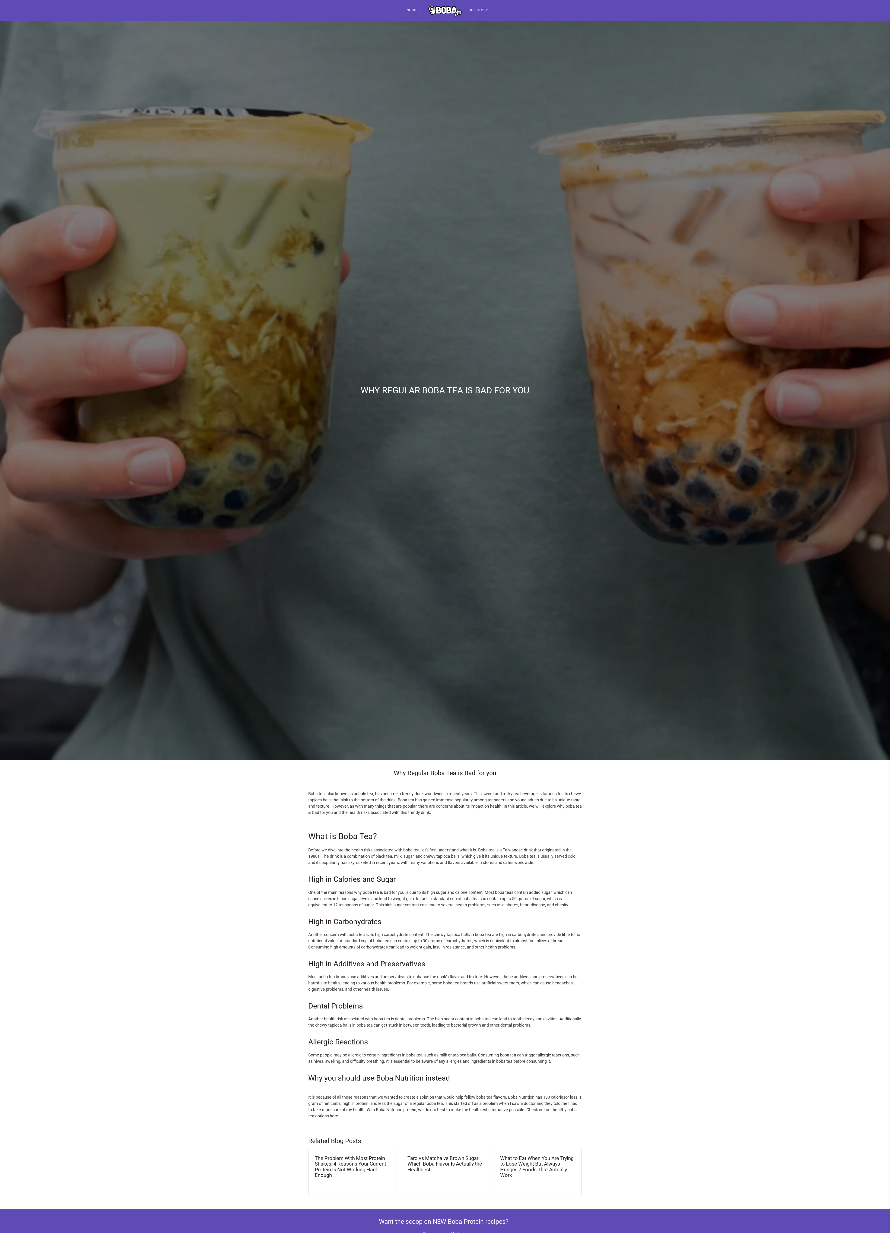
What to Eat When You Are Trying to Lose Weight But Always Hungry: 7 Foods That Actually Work (537, 1166)
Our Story (478, 10)
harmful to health (324, 982)
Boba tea (316, 793)
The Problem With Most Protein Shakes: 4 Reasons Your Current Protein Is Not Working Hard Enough (350, 1166)
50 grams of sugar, (529, 898)
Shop (411, 10)
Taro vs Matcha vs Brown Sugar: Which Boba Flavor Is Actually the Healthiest (444, 1164)
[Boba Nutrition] (445, 10)
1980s (314, 856)
